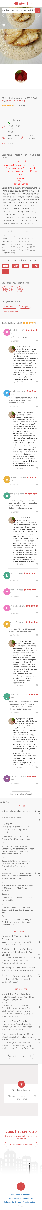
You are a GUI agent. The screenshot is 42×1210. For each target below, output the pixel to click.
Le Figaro (24, 307)
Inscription (35, 3)
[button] (3, 14)
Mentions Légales (30, 1202)
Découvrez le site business (21, 1144)
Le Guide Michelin (11, 311)
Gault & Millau (9, 307)
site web (31, 138)
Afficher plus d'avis (21, 793)
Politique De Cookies (12, 1202)
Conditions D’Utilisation (20, 1195)
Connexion (23, 3)
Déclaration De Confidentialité (21, 1198)
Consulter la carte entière (21, 1056)
